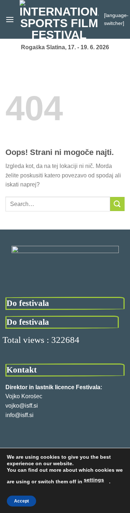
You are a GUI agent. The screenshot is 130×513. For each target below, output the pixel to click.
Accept (21, 501)
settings (94, 480)
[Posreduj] (117, 204)
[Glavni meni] (9, 19)
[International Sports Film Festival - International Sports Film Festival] (59, 19)
